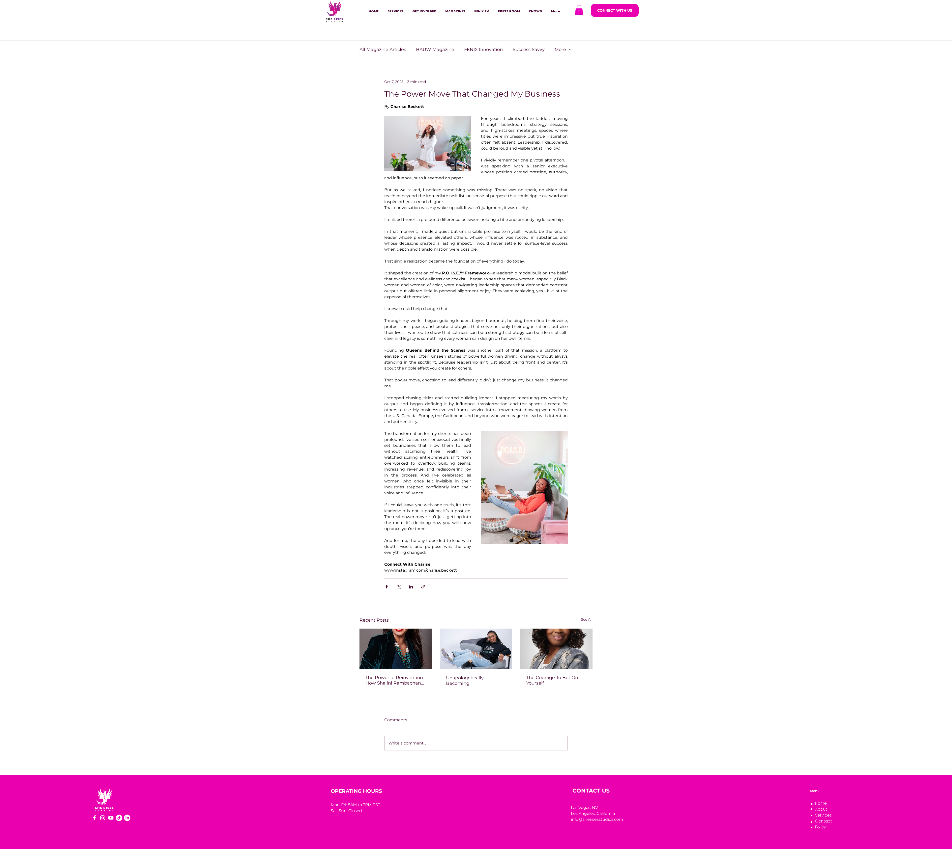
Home (821, 803)
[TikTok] (119, 818)
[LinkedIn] (127, 818)
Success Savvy (529, 49)
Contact (823, 821)
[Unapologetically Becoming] (476, 649)
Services (823, 815)
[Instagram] (102, 818)
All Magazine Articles (382, 49)
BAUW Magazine (435, 49)
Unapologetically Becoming (465, 680)
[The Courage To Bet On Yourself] (556, 649)
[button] (424, 11)
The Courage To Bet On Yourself (552, 680)
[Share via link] (423, 586)
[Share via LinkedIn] (411, 586)
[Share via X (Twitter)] (398, 586)
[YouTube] (111, 818)
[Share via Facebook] (386, 586)
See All (587, 619)
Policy (820, 827)
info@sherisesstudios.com (597, 819)
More (560, 49)
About (821, 809)
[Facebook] (94, 818)
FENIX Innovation (483, 49)
